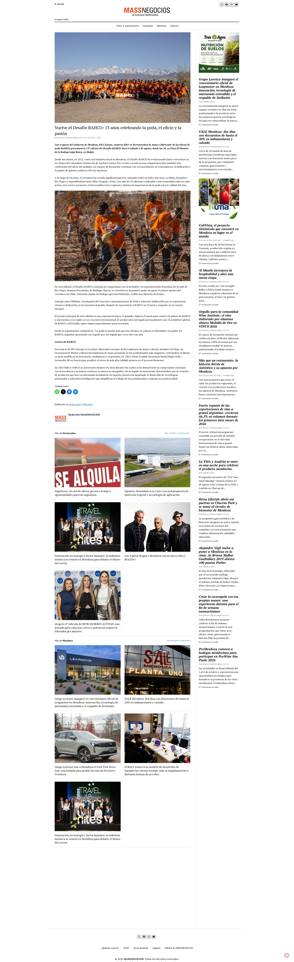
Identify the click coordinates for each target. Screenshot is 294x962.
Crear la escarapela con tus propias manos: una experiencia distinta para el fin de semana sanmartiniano (218, 604)
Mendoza (161, 25)
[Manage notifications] (286, 955)
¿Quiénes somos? (110, 947)
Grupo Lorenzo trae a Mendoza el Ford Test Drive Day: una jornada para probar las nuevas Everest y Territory (85, 770)
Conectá (174, 25)
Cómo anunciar (140, 947)
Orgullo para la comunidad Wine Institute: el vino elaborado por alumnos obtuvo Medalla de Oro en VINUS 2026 (218, 319)
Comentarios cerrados (209, 124)
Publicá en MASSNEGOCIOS (179, 947)
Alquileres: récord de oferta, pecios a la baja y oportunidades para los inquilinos (83, 493)
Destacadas (75, 404)
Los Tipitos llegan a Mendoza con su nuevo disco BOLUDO (154, 557)
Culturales (147, 25)
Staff (126, 947)
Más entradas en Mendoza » (178, 640)
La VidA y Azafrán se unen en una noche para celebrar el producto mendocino (218, 465)
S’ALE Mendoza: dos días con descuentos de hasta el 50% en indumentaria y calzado (156, 700)
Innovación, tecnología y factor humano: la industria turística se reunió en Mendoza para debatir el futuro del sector (87, 559)
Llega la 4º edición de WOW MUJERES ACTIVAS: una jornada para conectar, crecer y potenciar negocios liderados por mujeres (87, 627)
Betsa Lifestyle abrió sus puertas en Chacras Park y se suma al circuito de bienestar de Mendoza (218, 504)
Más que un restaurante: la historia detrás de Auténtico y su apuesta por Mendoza (218, 366)
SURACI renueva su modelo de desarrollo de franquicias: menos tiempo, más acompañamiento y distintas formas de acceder (156, 770)
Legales (156, 947)
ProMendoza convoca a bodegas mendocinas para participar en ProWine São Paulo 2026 (218, 654)
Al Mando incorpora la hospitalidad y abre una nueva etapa (216, 273)
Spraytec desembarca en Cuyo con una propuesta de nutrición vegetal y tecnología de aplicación (156, 493)
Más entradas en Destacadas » (177, 433)
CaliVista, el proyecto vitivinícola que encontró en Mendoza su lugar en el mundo (219, 230)
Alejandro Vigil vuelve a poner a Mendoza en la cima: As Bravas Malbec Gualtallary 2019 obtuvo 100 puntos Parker (217, 555)
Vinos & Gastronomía (127, 25)
